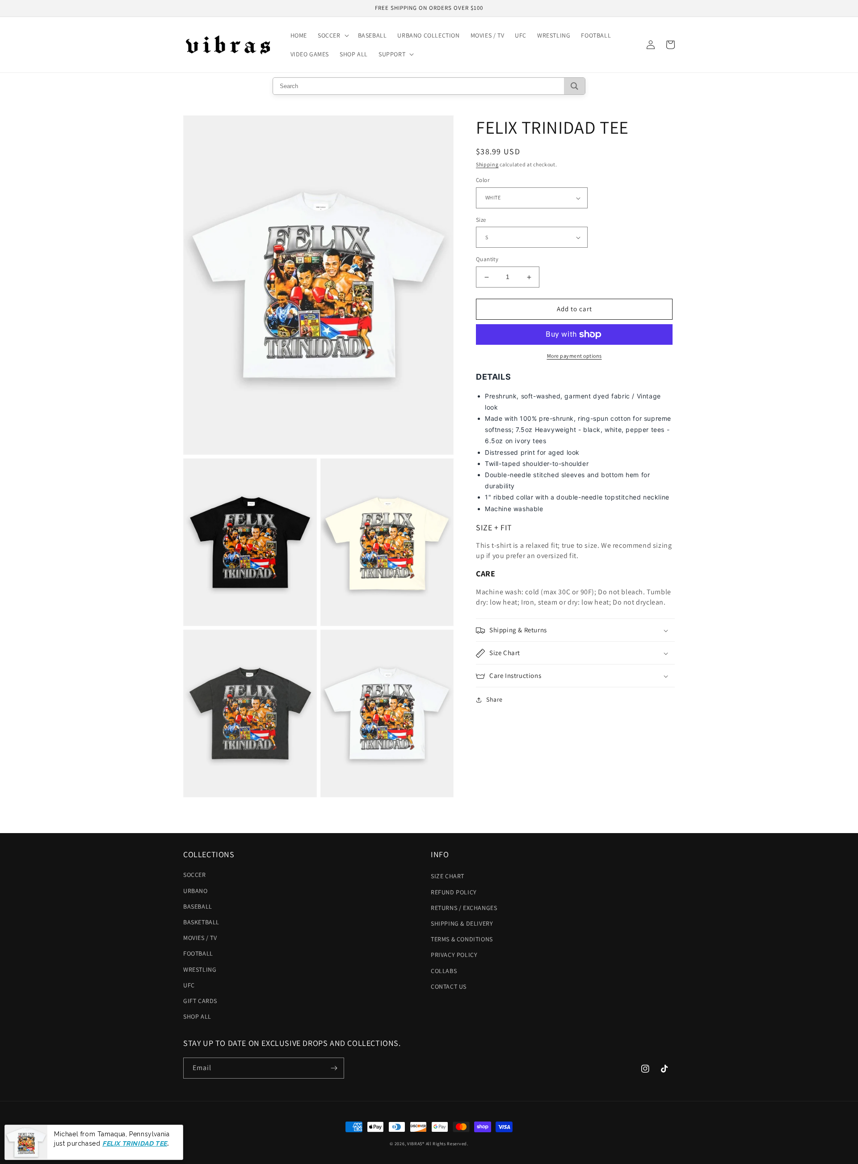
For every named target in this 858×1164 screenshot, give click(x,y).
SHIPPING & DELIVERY (462, 923)
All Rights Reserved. (447, 1144)
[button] (332, 35)
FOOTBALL (198, 953)
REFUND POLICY (454, 892)
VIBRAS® (416, 1144)
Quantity (487, 259)
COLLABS (444, 971)
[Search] (574, 86)
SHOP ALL (197, 1016)
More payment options (574, 355)
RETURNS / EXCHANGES (464, 908)
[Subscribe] (334, 1068)
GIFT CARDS (200, 1001)
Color (482, 180)
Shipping (487, 164)
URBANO (195, 891)
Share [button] (494, 700)
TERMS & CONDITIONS (462, 939)
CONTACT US (449, 986)
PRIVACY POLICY (454, 955)
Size (481, 220)
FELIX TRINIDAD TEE (134, 1143)
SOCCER (194, 875)
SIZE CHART (447, 876)
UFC (189, 985)
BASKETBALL (201, 922)
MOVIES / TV (200, 938)
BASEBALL (197, 906)
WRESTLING (199, 969)
